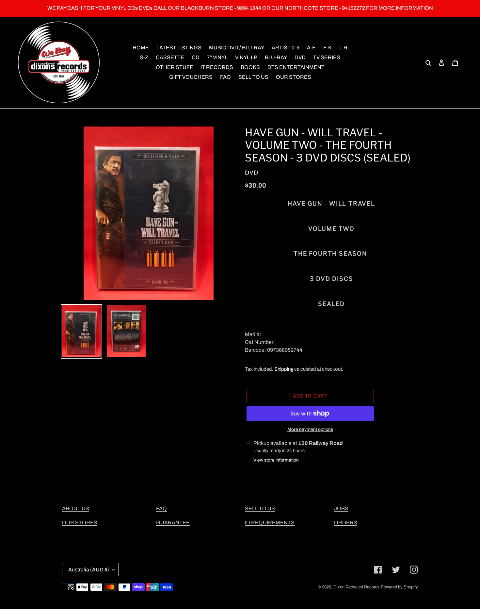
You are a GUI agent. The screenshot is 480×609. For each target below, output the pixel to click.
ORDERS (345, 522)
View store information (276, 460)
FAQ (161, 508)
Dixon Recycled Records (356, 587)
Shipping (283, 369)
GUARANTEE (173, 522)
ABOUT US (75, 508)
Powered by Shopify (399, 587)
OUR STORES (79, 522)
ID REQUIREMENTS (270, 522)
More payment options (310, 429)
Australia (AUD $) (88, 569)
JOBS (341, 508)
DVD (251, 172)
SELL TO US (260, 508)
